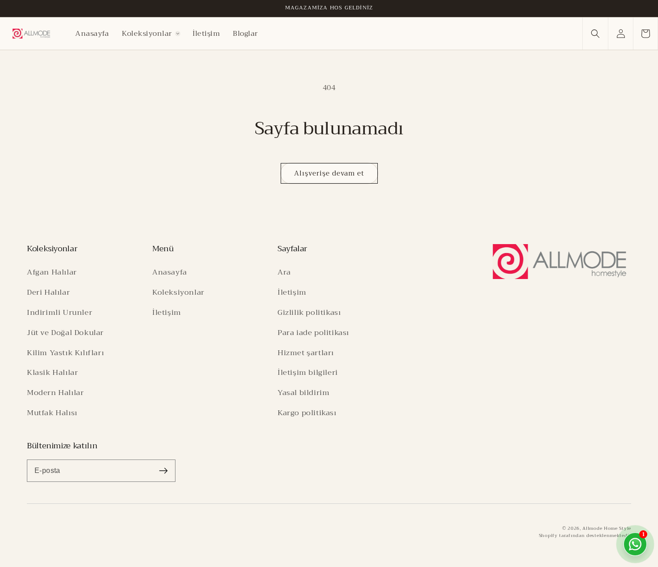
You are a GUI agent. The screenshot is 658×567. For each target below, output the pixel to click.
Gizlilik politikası (309, 312)
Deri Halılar (48, 292)
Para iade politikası (313, 332)
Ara (284, 272)
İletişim (166, 312)
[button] (151, 33)
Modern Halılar (55, 392)
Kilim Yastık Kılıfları (65, 352)
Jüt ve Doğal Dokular (65, 332)
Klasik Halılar (52, 372)
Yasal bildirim (303, 392)
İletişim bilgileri (308, 372)
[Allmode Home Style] (559, 261)
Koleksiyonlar (178, 292)
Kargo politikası (307, 412)
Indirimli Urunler (59, 312)
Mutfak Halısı (52, 412)
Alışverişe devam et (329, 173)
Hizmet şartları (306, 352)
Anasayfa (169, 272)
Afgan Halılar (52, 272)
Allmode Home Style (606, 528)
